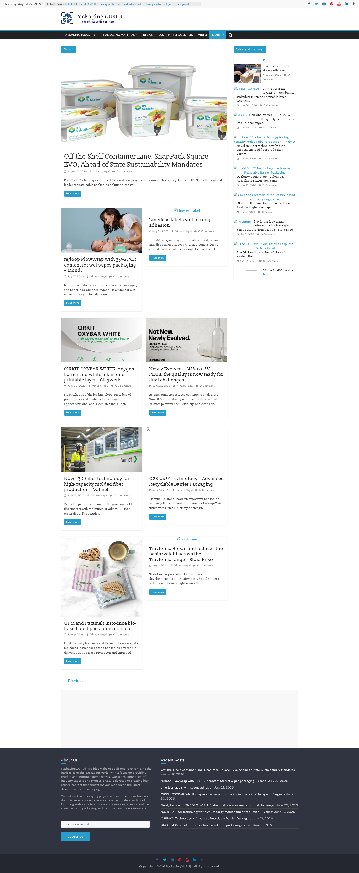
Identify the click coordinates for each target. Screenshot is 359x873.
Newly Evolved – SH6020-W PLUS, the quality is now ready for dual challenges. (186, 374)
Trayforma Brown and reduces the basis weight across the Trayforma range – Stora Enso (186, 554)
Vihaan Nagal (101, 171)
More (216, 35)
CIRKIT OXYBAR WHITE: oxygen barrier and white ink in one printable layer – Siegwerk (127, 4)
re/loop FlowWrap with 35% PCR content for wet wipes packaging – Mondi (100, 265)
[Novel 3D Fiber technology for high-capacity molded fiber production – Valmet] (101, 430)
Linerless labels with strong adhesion (180, 222)
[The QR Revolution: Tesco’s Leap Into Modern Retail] (265, 244)
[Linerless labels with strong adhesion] (187, 211)
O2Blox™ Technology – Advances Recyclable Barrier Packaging (186, 481)
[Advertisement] (179, 719)
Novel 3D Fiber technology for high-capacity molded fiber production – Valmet (96, 484)
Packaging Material (119, 35)
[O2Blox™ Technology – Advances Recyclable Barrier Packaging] (186, 430)
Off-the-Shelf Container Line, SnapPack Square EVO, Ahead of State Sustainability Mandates (136, 160)
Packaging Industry (79, 35)
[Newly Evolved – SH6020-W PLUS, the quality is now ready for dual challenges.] (186, 320)
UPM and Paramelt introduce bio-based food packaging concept (100, 626)
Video (202, 35)
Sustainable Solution (176, 35)
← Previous (73, 680)
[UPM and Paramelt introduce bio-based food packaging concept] (101, 539)
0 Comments (124, 171)
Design (148, 35)
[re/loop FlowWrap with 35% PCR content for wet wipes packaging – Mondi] (101, 211)
